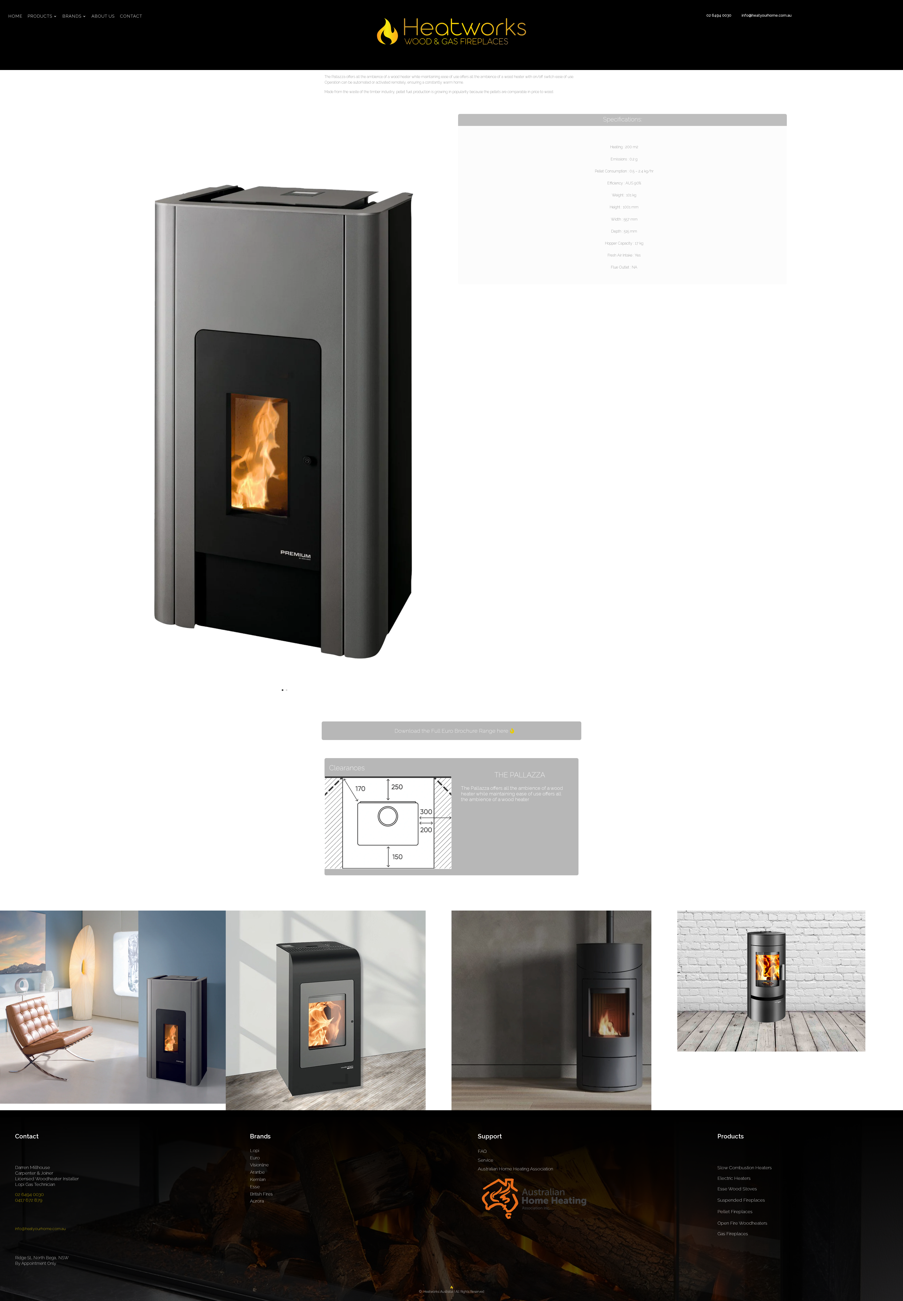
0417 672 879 (28, 1200)
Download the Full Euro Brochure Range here (451, 731)
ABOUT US (103, 17)
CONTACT (131, 17)
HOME (15, 17)
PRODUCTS (40, 17)
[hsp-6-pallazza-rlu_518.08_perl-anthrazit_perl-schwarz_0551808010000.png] (284, 698)
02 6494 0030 (718, 15)
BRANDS (72, 17)
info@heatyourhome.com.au (767, 15)
